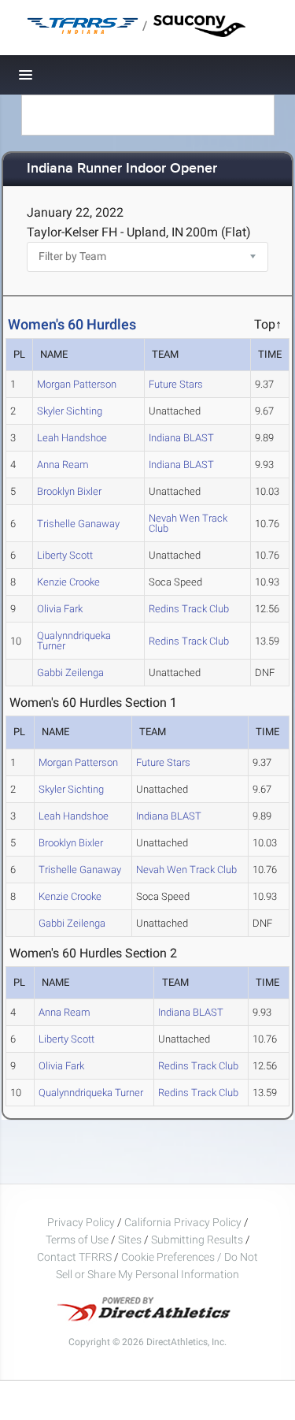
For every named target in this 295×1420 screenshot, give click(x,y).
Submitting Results (197, 1239)
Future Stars (176, 384)
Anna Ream (63, 464)
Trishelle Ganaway (78, 524)
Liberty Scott (65, 555)
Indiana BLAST (181, 438)
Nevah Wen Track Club (188, 523)
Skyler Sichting (69, 411)
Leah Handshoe (72, 438)
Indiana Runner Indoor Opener (122, 169)
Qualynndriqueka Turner (74, 641)
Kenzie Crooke (68, 582)
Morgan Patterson (76, 384)
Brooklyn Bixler (69, 491)
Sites (130, 1239)
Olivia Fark (60, 609)
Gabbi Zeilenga (70, 672)
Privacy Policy (81, 1222)
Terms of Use (77, 1239)
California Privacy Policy (183, 1222)
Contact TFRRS (75, 1257)
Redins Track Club (189, 609)
